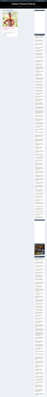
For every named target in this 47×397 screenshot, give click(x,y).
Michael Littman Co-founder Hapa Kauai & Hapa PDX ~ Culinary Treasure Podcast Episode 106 (39, 82)
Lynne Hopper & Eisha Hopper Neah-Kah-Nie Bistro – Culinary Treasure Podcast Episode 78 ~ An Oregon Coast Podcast (39, 179)
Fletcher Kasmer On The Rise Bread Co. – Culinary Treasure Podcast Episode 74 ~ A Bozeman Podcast (39, 194)
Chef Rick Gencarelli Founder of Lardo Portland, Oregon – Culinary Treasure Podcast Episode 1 (39, 217)
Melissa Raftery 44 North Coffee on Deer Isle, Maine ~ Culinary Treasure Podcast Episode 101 (39, 97)
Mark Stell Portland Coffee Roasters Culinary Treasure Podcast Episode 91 (39, 132)
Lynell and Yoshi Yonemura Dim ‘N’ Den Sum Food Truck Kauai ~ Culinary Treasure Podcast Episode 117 (39, 44)
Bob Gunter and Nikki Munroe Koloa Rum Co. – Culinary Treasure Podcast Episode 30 (39, 214)
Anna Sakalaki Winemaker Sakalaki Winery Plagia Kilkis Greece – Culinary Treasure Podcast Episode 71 (39, 203)
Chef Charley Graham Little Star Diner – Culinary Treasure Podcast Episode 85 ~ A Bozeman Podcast (39, 155)
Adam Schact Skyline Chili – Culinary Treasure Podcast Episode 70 (39, 206)
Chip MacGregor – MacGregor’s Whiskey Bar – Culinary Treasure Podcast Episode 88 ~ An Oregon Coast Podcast (39, 144)
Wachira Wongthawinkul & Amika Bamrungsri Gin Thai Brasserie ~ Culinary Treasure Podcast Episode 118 (39, 41)
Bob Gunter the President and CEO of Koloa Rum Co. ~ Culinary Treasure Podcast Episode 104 (39, 88)
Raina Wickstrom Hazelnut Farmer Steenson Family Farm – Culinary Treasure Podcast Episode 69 (39, 209)
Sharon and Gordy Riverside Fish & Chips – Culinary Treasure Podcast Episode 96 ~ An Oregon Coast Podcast (39, 116)
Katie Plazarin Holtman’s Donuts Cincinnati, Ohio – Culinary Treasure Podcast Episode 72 (39, 200)
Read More (4, 35)
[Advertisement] (39, 22)
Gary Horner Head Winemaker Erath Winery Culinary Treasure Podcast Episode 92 (39, 129)
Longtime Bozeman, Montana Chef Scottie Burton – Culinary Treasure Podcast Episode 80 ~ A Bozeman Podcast (39, 172)
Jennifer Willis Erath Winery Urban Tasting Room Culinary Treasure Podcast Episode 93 (39, 127)
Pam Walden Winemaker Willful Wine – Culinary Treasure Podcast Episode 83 (39, 161)
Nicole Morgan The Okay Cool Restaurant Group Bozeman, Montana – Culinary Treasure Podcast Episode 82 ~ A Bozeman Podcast (39, 164)
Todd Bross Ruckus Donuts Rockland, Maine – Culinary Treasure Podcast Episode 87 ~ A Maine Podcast (39, 148)
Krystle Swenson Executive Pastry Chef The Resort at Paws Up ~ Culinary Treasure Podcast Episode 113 (39, 57)
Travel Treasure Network (37, 6)
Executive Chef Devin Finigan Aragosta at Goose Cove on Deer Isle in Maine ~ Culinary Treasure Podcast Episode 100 (39, 100)
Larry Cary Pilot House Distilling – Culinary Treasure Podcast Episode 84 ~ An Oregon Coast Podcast (39, 158)
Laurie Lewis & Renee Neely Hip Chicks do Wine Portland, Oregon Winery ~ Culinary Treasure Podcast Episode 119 (39, 37)
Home (6, 6)
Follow (9, 6)
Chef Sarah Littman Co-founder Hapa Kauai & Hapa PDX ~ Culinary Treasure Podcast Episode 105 (9, 28)
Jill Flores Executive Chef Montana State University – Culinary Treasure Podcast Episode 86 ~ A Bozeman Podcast (39, 151)
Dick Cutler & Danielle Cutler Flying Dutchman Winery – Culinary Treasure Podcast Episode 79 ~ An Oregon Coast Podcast (39, 176)
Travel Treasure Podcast (28, 6)
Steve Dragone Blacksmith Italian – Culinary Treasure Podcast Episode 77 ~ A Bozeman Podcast (39, 183)
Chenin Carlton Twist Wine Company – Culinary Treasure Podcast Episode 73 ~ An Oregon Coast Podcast (39, 197)
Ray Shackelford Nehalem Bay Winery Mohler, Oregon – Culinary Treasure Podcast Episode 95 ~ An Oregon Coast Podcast (39, 119)
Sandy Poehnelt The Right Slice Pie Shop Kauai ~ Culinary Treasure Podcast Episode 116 (39, 48)
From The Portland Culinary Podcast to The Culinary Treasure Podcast (39, 211)
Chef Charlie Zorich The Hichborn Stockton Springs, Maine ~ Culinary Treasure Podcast (39, 72)
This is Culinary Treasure (19, 6)
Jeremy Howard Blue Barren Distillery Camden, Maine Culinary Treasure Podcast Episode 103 (39, 91)
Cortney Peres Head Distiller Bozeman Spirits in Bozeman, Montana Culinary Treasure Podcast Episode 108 (39, 75)
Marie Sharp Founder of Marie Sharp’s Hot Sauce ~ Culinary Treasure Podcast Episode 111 (38, 64)
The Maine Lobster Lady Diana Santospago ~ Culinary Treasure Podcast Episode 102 (39, 94)
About (12, 6)
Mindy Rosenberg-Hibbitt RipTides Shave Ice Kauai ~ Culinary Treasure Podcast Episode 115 (39, 51)
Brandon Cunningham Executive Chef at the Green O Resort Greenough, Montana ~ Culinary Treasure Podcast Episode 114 (39, 54)
